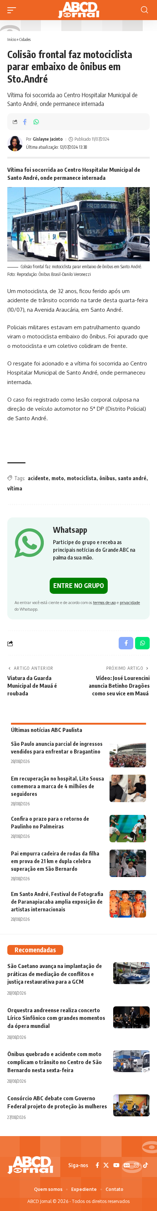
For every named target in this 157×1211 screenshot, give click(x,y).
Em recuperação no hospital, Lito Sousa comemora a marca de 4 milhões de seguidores (57, 786)
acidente (38, 478)
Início (11, 39)
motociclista (81, 478)
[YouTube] (116, 1165)
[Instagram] (136, 1165)
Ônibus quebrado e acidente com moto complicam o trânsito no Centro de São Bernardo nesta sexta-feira (54, 1062)
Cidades (25, 39)
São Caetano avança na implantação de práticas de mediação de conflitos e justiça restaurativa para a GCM (54, 974)
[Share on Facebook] (25, 122)
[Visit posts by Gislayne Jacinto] (15, 143)
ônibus (107, 478)
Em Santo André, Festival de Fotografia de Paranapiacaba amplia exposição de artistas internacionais (57, 901)
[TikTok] (145, 1165)
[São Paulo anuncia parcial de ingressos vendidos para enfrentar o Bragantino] (128, 753)
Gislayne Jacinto (48, 139)
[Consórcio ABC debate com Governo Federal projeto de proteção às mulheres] (131, 1105)
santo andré (132, 478)
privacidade (130, 602)
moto (57, 478)
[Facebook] (97, 1165)
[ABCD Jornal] (78, 10)
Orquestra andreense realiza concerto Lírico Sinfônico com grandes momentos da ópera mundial (56, 1018)
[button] (13, 10)
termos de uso (104, 602)
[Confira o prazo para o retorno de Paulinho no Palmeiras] (128, 828)
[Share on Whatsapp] (36, 122)
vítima (14, 488)
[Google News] (126, 1165)
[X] (106, 1165)
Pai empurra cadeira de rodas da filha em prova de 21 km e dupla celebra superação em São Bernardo (55, 861)
